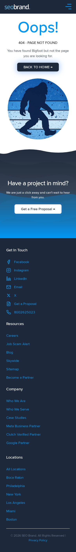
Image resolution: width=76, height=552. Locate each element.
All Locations (16, 469)
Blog (9, 352)
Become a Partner (20, 377)
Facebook (21, 262)
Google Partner (17, 443)
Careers (12, 335)
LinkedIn (20, 278)
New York (13, 494)
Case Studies (16, 418)
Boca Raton (15, 477)
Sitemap (12, 369)
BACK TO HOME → (38, 67)
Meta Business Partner (23, 426)
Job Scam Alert (18, 344)
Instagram (21, 270)
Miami (10, 511)
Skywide (12, 361)
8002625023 (24, 312)
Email (18, 287)
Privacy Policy (38, 540)
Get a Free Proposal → (38, 209)
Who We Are (16, 401)
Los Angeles (15, 503)
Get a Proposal (25, 304)
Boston (11, 519)
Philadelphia (15, 486)
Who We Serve (17, 409)
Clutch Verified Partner (23, 434)
